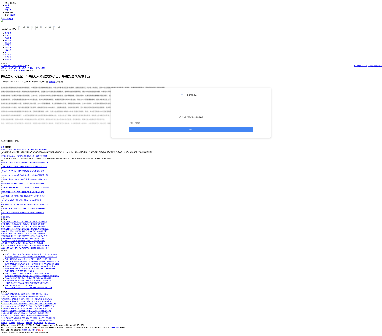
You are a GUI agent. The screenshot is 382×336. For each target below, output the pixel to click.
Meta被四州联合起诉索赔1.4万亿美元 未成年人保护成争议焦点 (23, 196)
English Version (50, 323)
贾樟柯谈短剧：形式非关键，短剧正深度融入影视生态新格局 (22, 192)
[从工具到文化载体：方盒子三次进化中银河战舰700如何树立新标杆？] (26, 245)
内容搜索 (8, 10)
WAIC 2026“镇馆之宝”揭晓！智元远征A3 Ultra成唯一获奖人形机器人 (29, 273)
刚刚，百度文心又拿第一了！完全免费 (18, 285)
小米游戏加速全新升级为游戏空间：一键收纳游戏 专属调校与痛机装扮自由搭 (32, 264)
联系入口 (40, 330)
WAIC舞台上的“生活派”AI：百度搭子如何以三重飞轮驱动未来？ (27, 283)
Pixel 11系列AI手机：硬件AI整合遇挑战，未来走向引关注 (21, 200)
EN (14, 15)
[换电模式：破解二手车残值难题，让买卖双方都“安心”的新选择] (24, 231)
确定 (191, 129)
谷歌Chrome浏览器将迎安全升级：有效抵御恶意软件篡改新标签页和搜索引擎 (32, 261)
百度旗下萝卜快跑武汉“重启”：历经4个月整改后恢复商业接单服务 (28, 278)
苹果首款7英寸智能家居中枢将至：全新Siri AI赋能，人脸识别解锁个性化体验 (32, 276)
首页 (10, 70)
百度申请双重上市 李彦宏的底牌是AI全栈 (19, 271)
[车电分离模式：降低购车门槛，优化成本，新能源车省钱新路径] (24, 222)
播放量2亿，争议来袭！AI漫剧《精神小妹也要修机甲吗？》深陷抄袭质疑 (31, 257)
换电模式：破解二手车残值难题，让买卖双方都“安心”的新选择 (23, 234)
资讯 (15, 70)
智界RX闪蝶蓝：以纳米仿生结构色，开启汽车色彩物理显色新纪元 (24, 315)
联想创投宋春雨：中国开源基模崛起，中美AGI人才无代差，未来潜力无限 (31, 254)
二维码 (7, 8)
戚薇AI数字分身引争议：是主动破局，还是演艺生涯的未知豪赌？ (24, 208)
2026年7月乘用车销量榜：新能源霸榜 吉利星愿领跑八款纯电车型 (24, 296)
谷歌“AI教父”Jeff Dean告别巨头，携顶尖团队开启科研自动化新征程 (24, 204)
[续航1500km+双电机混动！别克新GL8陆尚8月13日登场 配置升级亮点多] (26, 299)
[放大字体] (1, 81)
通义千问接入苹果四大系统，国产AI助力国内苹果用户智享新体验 (28, 280)
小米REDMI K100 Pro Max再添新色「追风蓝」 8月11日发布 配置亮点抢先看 (27, 306)
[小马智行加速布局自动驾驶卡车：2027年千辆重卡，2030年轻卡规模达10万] (28, 318)
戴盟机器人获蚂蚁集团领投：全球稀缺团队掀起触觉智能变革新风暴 (25, 162)
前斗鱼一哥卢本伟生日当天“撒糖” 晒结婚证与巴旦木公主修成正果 (24, 167)
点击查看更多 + (6, 217)
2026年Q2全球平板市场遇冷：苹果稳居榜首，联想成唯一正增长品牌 (25, 188)
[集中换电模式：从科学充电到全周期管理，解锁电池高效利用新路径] (25, 226)
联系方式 (20, 323)
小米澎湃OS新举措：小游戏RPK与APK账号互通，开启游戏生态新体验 (30, 266)
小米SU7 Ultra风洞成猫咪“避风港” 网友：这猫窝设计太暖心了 (22, 68)
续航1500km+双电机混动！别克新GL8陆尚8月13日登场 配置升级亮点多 (26, 301)
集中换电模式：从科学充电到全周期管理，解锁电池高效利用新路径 (25, 229)
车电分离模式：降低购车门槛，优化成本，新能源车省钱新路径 (23, 224)
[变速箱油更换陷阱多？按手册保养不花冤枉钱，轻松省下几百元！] (25, 236)
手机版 (7, 5)
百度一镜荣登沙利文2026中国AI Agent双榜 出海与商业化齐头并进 (28, 259)
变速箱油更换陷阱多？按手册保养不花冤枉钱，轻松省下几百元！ (24, 238)
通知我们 (115, 327)
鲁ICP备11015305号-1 (29, 330)
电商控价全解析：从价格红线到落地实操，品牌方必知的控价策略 (24, 149)
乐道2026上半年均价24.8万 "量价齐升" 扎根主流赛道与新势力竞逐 (24, 179)
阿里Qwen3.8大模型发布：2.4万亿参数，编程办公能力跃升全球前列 (28, 288)
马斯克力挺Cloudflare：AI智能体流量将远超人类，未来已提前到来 (24, 156)
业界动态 (22, 70)
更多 (3, 147)
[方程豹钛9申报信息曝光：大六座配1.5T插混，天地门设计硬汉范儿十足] (26, 308)
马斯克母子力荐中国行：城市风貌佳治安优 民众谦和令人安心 (22, 171)
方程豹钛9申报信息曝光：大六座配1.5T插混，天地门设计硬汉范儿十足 (26, 311)
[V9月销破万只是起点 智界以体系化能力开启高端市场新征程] (23, 241)
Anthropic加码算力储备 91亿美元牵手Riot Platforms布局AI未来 (22, 183)
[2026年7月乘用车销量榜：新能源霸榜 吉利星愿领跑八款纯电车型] (24, 294)
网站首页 (4, 323)
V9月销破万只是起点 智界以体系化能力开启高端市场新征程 (22, 243)
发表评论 (52, 82)
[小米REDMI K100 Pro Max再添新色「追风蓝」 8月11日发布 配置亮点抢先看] (28, 304)
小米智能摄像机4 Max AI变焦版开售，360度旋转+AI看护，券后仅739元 (30, 269)
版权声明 (29, 323)
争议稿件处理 (38, 323)
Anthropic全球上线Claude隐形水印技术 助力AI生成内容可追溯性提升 (25, 175)
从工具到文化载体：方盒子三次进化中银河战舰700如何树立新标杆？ (25, 248)
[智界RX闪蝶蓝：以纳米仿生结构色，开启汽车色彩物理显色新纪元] (25, 313)
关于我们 (12, 323)
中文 (11, 15)
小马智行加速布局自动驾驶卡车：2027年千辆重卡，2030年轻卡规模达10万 (27, 320)
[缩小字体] (4, 81)
